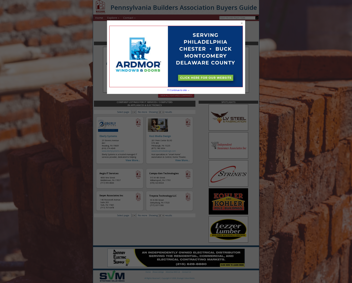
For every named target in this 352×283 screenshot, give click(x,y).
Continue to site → (178, 90)
